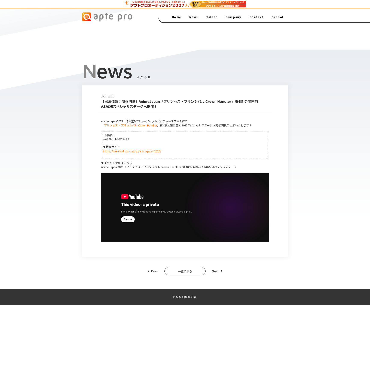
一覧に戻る (185, 271)
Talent (211, 17)
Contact (256, 17)
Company (233, 17)
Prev (154, 271)
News (193, 17)
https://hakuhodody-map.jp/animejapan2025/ (132, 151)
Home (176, 17)
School (277, 17)
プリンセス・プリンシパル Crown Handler (130, 125)
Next (215, 271)
